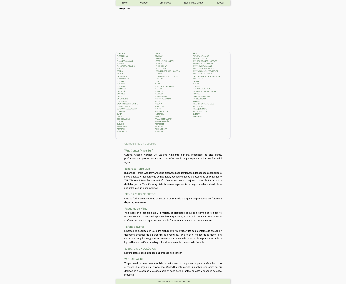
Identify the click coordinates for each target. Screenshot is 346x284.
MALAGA (158, 89)
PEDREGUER (159, 124)
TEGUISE (196, 94)
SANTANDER (198, 79)
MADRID (158, 84)
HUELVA (158, 59)
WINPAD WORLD (134, 259)
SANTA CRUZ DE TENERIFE (203, 74)
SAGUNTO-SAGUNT (200, 59)
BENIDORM (121, 84)
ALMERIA (120, 64)
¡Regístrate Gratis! (194, 2)
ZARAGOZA (197, 116)
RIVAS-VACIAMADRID (201, 56)
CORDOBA (121, 111)
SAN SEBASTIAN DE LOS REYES (205, 61)
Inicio (125, 2)
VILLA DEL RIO (198, 106)
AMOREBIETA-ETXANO (126, 66)
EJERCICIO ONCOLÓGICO (140, 248)
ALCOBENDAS (122, 56)
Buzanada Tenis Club (137, 168)
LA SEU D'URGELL (162, 66)
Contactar (186, 281)
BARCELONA (122, 76)
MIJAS (157, 101)
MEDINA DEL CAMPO (163, 99)
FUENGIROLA (122, 132)
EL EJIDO (120, 124)
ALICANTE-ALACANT (125, 61)
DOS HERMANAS (123, 119)
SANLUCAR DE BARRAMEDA (203, 64)
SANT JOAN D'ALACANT (202, 66)
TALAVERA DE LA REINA (202, 89)
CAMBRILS (121, 94)
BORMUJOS (121, 89)
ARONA (120, 71)
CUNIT (119, 114)
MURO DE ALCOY (161, 111)
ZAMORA (196, 114)
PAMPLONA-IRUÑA (162, 121)
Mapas (144, 2)
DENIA (119, 116)
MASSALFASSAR (161, 96)
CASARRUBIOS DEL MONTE (127, 104)
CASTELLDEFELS (123, 106)
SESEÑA (196, 84)
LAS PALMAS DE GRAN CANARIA (167, 71)
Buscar (220, 2)
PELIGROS (159, 127)
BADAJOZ (121, 74)
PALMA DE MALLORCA (163, 119)
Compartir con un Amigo (164, 281)
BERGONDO (121, 86)
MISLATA (158, 104)
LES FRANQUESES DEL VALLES (166, 76)
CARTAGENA (122, 101)
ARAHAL (120, 69)
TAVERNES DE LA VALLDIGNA (204, 91)
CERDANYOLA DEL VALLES (127, 109)
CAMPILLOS (121, 96)
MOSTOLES (159, 106)
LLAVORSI (159, 79)
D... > (118, 8)
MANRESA (159, 94)
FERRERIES (121, 129)
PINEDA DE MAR (161, 129)
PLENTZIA (159, 132)
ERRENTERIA (122, 127)
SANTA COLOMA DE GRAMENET (205, 71)
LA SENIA (158, 64)
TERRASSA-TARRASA (201, 96)
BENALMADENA (123, 79)
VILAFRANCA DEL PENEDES (203, 104)
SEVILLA (196, 86)
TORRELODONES (199, 99)
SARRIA (196, 81)
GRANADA (159, 56)
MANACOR (159, 91)
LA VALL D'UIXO (161, 69)
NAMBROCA (159, 114)
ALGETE (120, 59)
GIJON (157, 53)
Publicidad (178, 281)
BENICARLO (121, 81)
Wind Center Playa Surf (138, 150)
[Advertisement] (197, 31)
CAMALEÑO (121, 91)
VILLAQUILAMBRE (200, 109)
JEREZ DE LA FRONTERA (164, 61)
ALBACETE (121, 53)
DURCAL (120, 121)
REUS (195, 53)
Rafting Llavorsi (134, 226)
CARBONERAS (122, 99)
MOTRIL (158, 109)
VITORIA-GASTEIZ (200, 111)
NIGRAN (158, 116)
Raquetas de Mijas (135, 208)
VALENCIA (197, 101)
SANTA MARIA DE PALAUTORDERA (206, 76)
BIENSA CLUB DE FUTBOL (140, 194)
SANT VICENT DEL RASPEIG (203, 69)
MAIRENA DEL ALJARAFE (164, 86)
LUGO (157, 81)
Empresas (165, 2)
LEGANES (158, 74)
